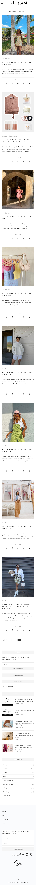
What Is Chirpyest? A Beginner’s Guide (24, 711)
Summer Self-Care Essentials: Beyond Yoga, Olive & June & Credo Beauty (23, 747)
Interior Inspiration (18, 784)
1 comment (18, 313)
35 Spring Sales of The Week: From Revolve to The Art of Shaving (16, 606)
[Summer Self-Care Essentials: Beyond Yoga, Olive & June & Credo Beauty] (7, 748)
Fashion (18, 769)
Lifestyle (4, 136)
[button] (18, 879)
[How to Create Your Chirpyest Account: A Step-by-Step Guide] (7, 702)
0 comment (18, 80)
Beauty (18, 765)
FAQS (3, 824)
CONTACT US (5, 819)
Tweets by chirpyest (7, 686)
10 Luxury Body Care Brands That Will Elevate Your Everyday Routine (24, 735)
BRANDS (4, 811)
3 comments (18, 157)
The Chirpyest (6, 58)
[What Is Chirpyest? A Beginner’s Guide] (7, 713)
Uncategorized (18, 795)
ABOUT (4, 815)
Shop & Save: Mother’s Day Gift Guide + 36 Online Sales (17, 141)
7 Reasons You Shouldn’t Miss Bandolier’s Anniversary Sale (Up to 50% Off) (24, 723)
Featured (18, 772)
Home (18, 776)
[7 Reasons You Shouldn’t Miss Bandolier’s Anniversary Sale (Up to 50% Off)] (7, 723)
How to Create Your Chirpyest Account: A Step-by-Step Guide (24, 700)
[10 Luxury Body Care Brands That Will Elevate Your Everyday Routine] (7, 736)
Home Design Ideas (18, 780)
